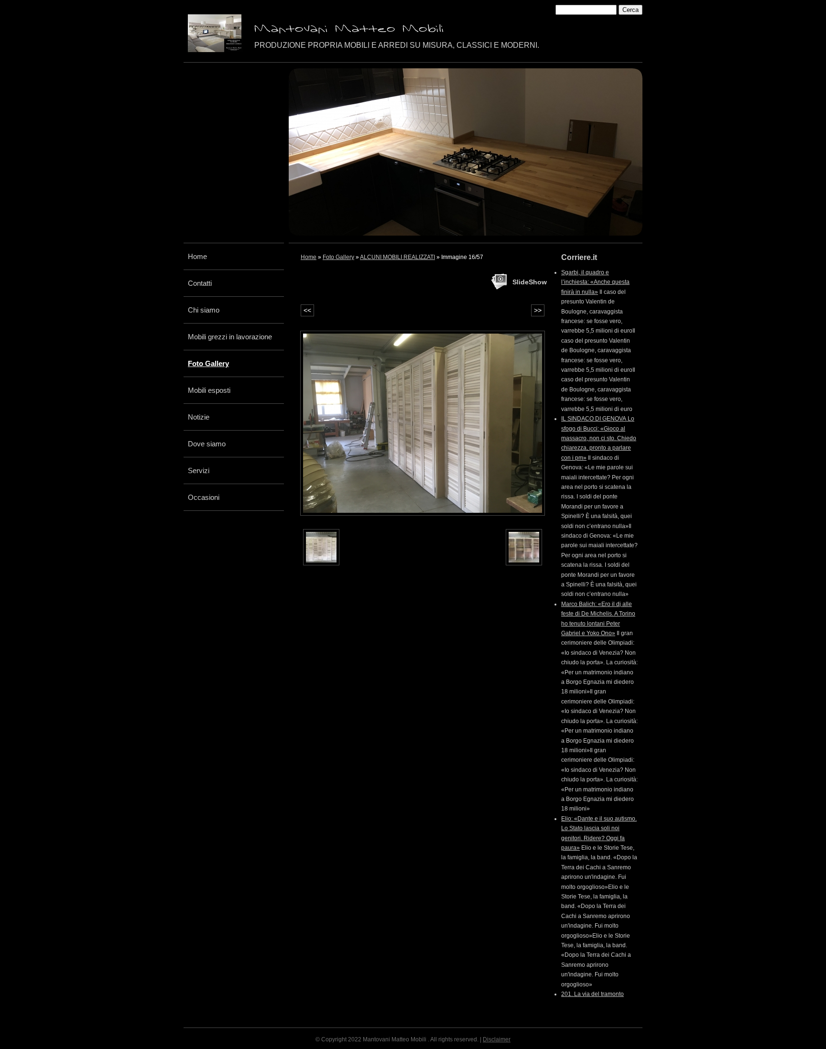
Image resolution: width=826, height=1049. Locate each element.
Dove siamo (207, 444)
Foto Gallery (208, 363)
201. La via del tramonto (592, 994)
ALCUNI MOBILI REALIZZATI (397, 257)
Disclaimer (497, 1039)
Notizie (198, 417)
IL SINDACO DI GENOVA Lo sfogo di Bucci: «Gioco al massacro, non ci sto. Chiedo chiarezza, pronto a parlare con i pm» (598, 438)
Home (197, 256)
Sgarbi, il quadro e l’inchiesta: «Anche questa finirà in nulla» (595, 282)
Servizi (198, 470)
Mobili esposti (209, 390)
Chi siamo (203, 310)
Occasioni (203, 497)
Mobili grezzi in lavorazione (230, 337)
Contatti (200, 283)
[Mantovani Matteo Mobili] (214, 33)
